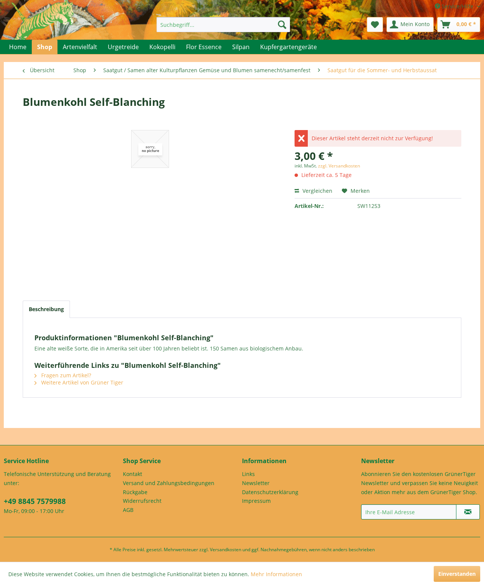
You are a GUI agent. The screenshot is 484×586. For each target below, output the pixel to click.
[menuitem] (223, 24)
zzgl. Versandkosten (339, 166)
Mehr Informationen (276, 574)
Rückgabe (135, 492)
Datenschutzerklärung (270, 492)
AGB (128, 509)
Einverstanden (457, 573)
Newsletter (256, 483)
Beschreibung (46, 309)
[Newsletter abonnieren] (468, 511)
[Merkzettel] (375, 24)
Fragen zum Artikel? (65, 375)
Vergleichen (316, 190)
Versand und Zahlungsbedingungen (168, 483)
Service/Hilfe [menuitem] (457, 6)
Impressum (256, 500)
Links (248, 473)
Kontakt (132, 473)
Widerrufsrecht (142, 500)
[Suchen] (282, 24)
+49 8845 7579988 (35, 501)
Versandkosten (225, 549)
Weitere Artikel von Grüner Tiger (81, 382)
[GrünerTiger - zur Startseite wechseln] (43, 27)
